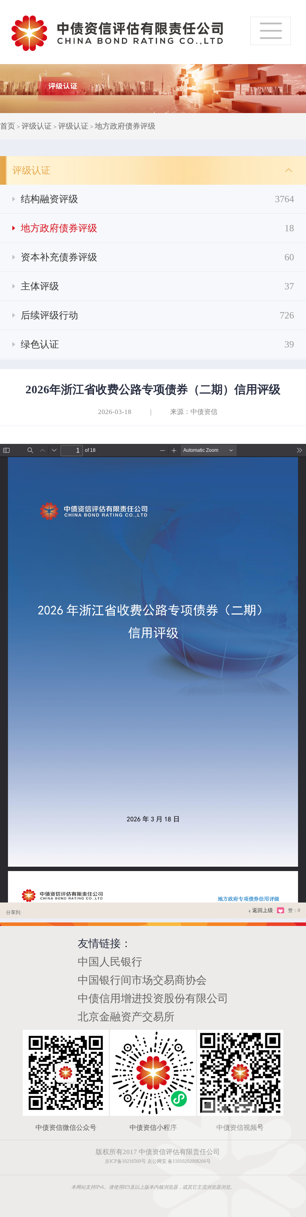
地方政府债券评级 (125, 126)
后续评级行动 (157, 315)
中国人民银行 (110, 962)
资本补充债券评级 (157, 257)
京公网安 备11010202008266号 (179, 1161)
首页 (7, 126)
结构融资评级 (157, 199)
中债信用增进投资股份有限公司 (153, 998)
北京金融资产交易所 (126, 1017)
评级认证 (37, 126)
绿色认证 (157, 344)
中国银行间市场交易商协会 (142, 980)
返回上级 (262, 910)
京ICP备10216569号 (125, 1161)
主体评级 (157, 286)
